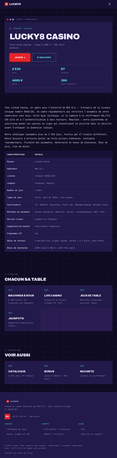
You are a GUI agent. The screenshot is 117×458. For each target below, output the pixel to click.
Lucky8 (15, 4)
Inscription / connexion (57, 429)
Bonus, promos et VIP (18, 434)
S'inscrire (44, 57)
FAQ (82, 429)
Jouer (20, 57)
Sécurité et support (92, 434)
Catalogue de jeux (16, 429)
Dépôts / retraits (53, 434)
